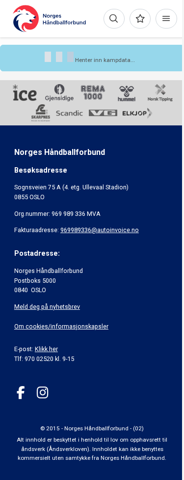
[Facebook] (20, 393)
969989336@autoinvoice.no (99, 230)
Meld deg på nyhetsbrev (47, 306)
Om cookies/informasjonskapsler (61, 326)
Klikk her (46, 349)
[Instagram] (42, 393)
